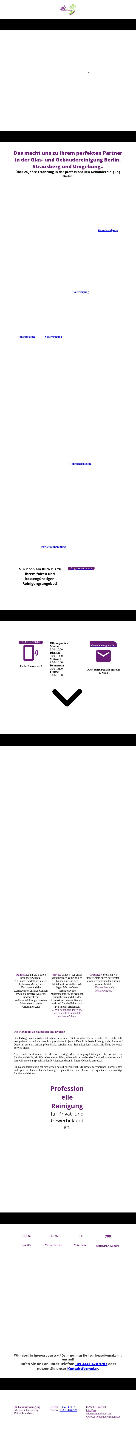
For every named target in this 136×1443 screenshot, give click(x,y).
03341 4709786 (68, 1410)
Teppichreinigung (80, 463)
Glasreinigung (53, 336)
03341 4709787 (69, 1406)
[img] (68, 9)
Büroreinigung (26, 336)
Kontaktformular (82, 1368)
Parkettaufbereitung (53, 546)
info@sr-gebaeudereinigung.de (98, 1412)
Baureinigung (80, 291)
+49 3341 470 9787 (91, 1363)
